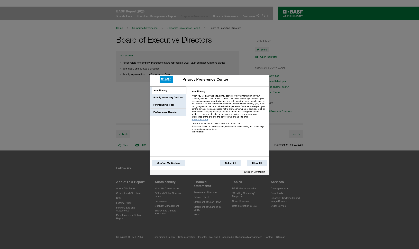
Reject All (230, 163)
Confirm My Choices (168, 163)
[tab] (168, 90)
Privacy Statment (200, 119)
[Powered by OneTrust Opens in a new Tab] (255, 172)
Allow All (257, 163)
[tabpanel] (229, 113)
